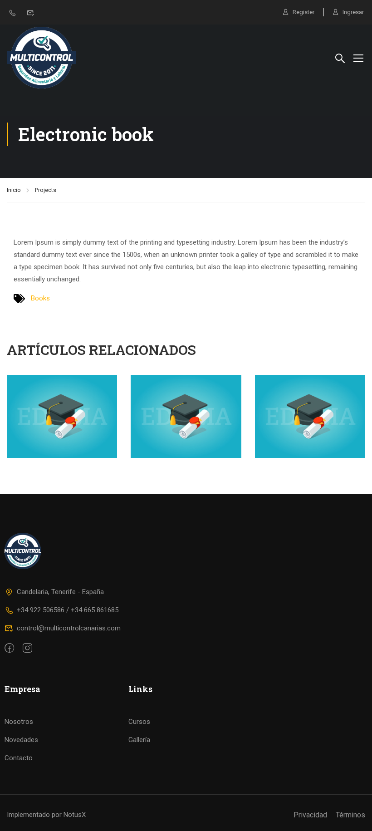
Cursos (139, 722)
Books (40, 298)
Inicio (14, 190)
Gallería (139, 740)
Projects (45, 190)
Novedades (21, 740)
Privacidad (310, 815)
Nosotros (19, 722)
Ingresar (353, 12)
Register (303, 12)
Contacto (19, 758)
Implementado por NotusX (46, 815)
